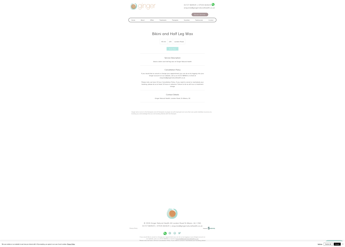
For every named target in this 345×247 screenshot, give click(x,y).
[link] (172, 49)
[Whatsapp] (213, 4)
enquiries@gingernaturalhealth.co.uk (187, 225)
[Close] (343, 244)
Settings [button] (320, 244)
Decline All (328, 244)
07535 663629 (205, 4)
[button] (163, 20)
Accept (337, 244)
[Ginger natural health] (170, 233)
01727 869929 (190, 4)
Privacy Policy (133, 228)
